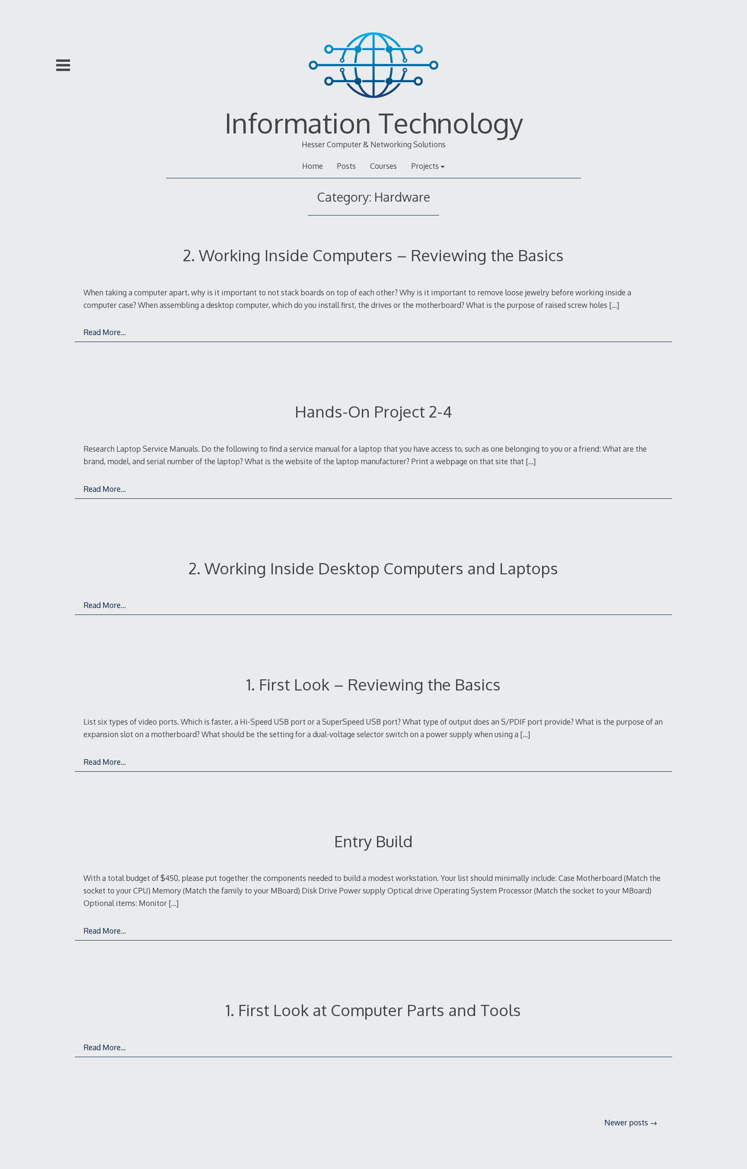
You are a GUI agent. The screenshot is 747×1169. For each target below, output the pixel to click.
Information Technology (373, 122)
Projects (425, 166)
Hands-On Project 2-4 (373, 411)
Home (312, 166)
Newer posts (626, 1122)
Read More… (104, 332)
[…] (614, 305)
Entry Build (373, 841)
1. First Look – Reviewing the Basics (373, 684)
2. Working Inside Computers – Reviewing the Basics (373, 255)
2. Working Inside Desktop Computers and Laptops (373, 568)
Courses (383, 166)
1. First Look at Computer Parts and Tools (373, 1010)
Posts (346, 166)
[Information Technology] (373, 103)
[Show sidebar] (63, 65)
